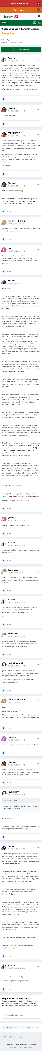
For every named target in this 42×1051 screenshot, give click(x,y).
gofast (11, 517)
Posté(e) (16, 61)
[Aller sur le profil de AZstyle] (4, 59)
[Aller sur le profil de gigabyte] (4, 763)
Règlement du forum (19, 3)
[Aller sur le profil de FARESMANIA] (4, 134)
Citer (9, 99)
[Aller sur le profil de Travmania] (4, 571)
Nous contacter (21, 1045)
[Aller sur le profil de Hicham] (4, 282)
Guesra (19, 42)
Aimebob (12, 183)
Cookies (33, 1045)
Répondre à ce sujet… (15, 1015)
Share (10, 1027)
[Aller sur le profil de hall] (4, 249)
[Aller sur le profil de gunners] (4, 738)
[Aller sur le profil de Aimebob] (4, 184)
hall (9, 248)
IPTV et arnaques (19, 10)
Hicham (11, 280)
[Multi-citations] (3, 99)
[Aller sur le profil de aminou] (4, 109)
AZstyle (7, 40)
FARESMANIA (14, 133)
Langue (9, 1045)
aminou (11, 108)
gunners (12, 737)
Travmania (13, 570)
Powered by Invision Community (21, 1047)
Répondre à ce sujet (21, 50)
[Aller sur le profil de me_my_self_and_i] (4, 222)
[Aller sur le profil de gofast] (4, 519)
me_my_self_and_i (16, 221)
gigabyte (12, 762)
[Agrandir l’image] (19, 89)
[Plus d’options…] (37, 59)
